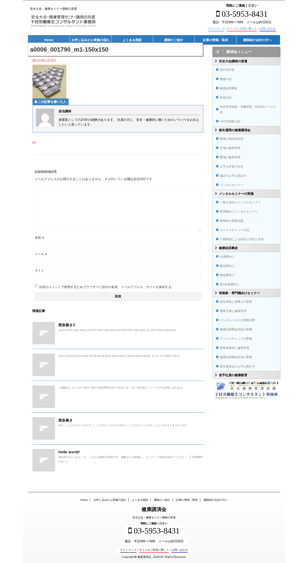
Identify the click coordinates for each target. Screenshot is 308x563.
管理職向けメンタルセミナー (239, 211)
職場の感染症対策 (231, 138)
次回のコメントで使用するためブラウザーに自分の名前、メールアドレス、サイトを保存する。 (107, 287)
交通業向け (227, 256)
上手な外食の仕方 (231, 166)
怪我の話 (226, 97)
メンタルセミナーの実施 (236, 193)
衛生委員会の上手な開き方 (237, 366)
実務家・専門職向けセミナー (239, 293)
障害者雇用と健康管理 (234, 348)
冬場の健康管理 (230, 148)
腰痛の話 (226, 79)
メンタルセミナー (231, 185)
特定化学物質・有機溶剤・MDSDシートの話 (247, 109)
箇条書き (65, 420)
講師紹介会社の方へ (257, 40)
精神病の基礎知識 (231, 220)
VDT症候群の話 (230, 121)
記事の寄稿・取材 (215, 40)
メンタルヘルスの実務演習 (237, 320)
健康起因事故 (228, 88)
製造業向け (227, 275)
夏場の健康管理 (230, 157)
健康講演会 (154, 509)
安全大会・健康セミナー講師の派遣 (154, 517)
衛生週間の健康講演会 (235, 130)
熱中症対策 (227, 69)
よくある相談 (132, 40)
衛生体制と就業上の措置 (236, 301)
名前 (39, 237)
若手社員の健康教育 (233, 375)
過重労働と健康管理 (233, 311)
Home (48, 40)
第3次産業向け (229, 284)
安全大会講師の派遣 (233, 61)
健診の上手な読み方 (233, 175)
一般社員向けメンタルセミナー (240, 202)
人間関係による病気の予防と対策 (242, 239)
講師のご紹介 (173, 40)
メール (41, 254)
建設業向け (227, 266)
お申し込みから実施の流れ (90, 40)
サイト (39, 270)
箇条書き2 (66, 325)
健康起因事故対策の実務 (236, 329)
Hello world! (69, 452)
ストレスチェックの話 (234, 230)
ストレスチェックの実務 (236, 338)
